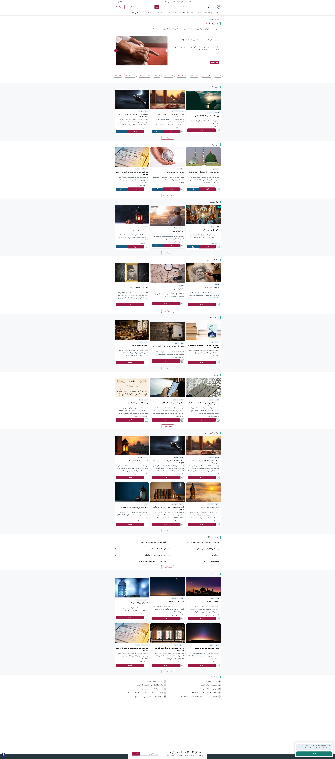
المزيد (147, 12)
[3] (192, 68)
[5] (187, 68)
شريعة (199, 12)
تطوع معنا (119, 7)
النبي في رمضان (213, 144)
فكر (209, 12)
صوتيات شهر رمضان (211, 433)
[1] (196, 68)
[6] (185, 68)
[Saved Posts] (115, 2)
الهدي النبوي (172, 12)
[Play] (157, 131)
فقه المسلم (159, 12)
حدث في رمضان (213, 260)
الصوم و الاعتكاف (212, 537)
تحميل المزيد (168, 137)
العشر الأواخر (214, 574)
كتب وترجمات (186, 12)
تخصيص (305, 748)
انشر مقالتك (129, 7)
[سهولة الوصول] (118, 2)
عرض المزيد (214, 62)
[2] (194, 68)
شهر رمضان (215, 86)
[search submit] (157, 7)
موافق (314, 753)
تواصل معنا (135, 12)
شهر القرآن (215, 375)
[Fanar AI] (3, 755)
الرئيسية (215, 12)
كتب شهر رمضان (213, 317)
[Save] (217, 130)
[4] (190, 68)
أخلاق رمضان (214, 202)
